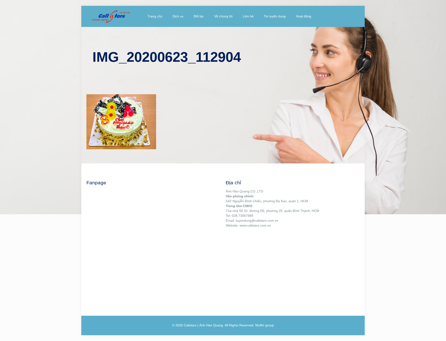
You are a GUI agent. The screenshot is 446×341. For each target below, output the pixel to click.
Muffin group (264, 325)
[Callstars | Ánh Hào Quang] (111, 16)
